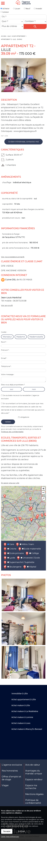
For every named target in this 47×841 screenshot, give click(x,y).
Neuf (27, 9)
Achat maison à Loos (20, 723)
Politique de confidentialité (12, 432)
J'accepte (6, 831)
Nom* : (4, 342)
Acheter (6, 9)
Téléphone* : (6, 366)
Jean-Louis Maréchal (11, 297)
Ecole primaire (16, 553)
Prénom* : (5, 350)
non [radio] (34, 389)
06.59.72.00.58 (19, 301)
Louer (17, 9)
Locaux (5, 12)
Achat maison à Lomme (22, 717)
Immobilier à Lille (19, 693)
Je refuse (21, 831)
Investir (38, 9)
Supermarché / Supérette (21, 562)
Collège (35, 553)
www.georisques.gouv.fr (25, 131)
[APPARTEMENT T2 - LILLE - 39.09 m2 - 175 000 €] (23, 75)
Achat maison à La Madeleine (24, 711)
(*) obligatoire (23, 417)
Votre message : (7, 374)
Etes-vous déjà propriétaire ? (13, 385)
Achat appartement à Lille (23, 699)
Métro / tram (27, 544)
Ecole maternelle (32, 549)
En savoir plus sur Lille (10, 483)
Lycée (12, 558)
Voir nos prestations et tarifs (12, 257)
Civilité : (4, 332)
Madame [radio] (20, 337)
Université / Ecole (31, 558)
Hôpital (32, 567)
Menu (3, 3)
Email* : (4, 358)
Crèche (12, 549)
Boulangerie (15, 567)
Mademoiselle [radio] (36, 337)
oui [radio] (11, 389)
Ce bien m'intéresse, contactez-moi (23, 142)
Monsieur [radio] (7, 337)
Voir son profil (7, 305)
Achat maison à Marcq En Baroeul (26, 729)
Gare (11, 544)
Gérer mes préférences (10, 837)
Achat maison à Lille (20, 705)
